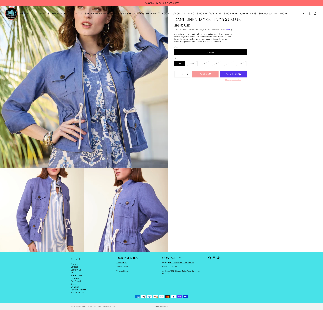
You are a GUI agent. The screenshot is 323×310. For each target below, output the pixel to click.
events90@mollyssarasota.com (181, 262)
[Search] (304, 13)
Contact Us (76, 269)
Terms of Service (123, 271)
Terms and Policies (161, 306)
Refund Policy (122, 262)
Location (75, 278)
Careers (74, 266)
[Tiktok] (218, 257)
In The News (76, 275)
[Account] (309, 13)
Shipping (75, 286)
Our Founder (77, 281)
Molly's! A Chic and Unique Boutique (89, 306)
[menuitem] (284, 13)
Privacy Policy (122, 266)
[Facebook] (209, 257)
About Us (75, 264)
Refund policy (77, 292)
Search (74, 284)
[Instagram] (214, 257)
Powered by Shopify (109, 306)
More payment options (233, 80)
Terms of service (78, 289)
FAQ (72, 272)
